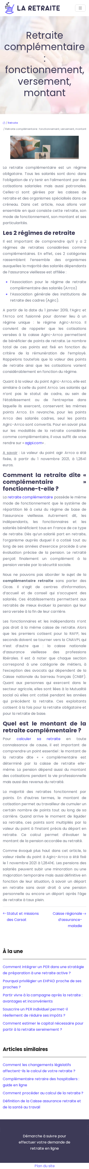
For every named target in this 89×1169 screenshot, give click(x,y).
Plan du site (44, 1166)
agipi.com (33, 443)
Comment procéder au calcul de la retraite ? (43, 1093)
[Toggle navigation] (80, 8)
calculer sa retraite (39, 738)
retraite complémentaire (30, 497)
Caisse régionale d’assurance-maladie (67, 919)
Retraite (13, 123)
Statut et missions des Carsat (23, 916)
